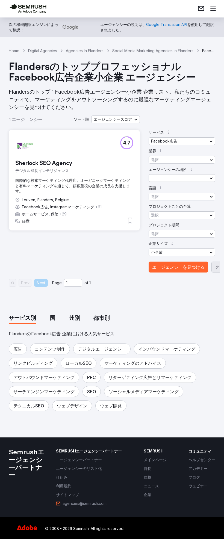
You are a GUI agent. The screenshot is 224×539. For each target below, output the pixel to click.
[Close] (206, 175)
